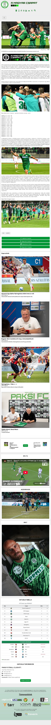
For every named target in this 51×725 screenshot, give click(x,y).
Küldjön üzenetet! (25, 685)
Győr (26, 649)
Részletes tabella (6, 664)
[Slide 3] (28, 522)
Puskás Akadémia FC (26, 613)
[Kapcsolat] (18, 11)
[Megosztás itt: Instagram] (26, 247)
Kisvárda (12, 649)
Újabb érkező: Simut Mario (9, 429)
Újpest (12, 659)
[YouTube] (26, 10)
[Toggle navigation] (4, 17)
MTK (26, 661)
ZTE (25, 656)
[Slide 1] (23, 522)
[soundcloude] (29, 11)
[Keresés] (35, 10)
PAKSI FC (26, 624)
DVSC (26, 635)
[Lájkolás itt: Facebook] (26, 238)
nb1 (3, 233)
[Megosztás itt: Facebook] (26, 241)
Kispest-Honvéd (26, 632)
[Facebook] (21, 10)
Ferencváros (27, 651)
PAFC (13, 651)
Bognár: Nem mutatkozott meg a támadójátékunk (17, 339)
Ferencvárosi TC (26, 640)
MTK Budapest (26, 615)
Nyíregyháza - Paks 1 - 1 (9, 384)
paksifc (7, 233)
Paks (26, 654)
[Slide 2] (25, 522)
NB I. (48, 49)
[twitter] (32, 11)
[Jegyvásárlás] (16, 11)
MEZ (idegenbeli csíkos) (25, 594)
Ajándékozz (25, 517)
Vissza (25, 445)
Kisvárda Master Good (26, 637)
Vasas (26, 621)
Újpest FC (26, 626)
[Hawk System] (18, 719)
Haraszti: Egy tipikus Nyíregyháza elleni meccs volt (17, 293)
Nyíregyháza (26, 629)
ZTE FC (26, 643)
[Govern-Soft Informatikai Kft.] (31, 719)
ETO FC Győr (26, 618)
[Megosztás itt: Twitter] (26, 244)
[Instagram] (24, 10)
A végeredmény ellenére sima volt (37, 445)
